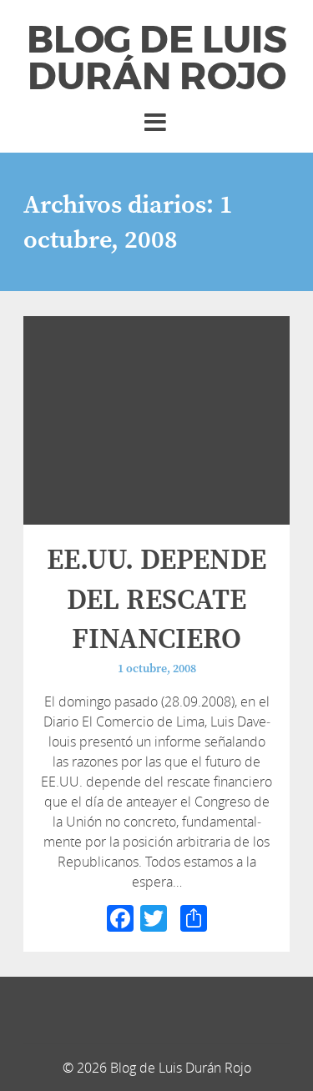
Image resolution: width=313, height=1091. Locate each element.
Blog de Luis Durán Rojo (157, 58)
